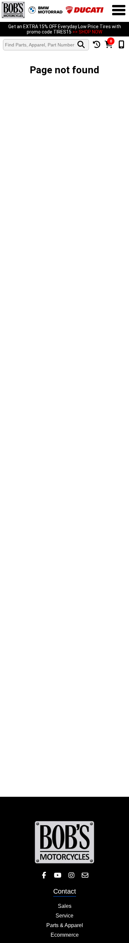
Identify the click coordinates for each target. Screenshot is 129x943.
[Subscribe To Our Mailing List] (84, 875)
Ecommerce (65, 935)
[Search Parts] (81, 44)
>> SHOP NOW (87, 31)
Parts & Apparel (64, 925)
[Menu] (119, 11)
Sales (64, 906)
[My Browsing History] (97, 44)
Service (64, 915)
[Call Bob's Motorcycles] (121, 45)
